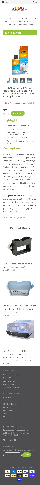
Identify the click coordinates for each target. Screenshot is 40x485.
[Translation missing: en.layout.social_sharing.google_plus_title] (20, 218)
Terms (5, 414)
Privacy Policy (8, 410)
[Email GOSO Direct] (15, 440)
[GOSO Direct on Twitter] (4, 440)
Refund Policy (8, 407)
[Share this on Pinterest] (17, 218)
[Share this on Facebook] (13, 218)
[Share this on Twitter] (10, 218)
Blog (4, 417)
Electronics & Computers (11, 375)
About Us (6, 401)
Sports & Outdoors (9, 381)
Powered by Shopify (27, 467)
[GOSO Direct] (20, 9)
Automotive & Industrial (11, 387)
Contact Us (7, 397)
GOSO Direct (16, 467)
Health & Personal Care (11, 384)
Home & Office (8, 378)
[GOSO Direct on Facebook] (8, 440)
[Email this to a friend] (23, 218)
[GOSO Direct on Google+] (11, 440)
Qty (5, 109)
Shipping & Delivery (10, 404)
